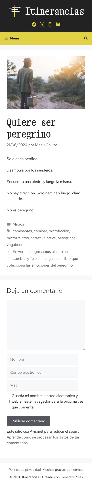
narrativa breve (43, 237)
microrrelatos (18, 237)
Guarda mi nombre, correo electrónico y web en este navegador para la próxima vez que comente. (48, 401)
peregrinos (66, 237)
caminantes (22, 230)
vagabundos (17, 244)
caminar (40, 230)
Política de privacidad (25, 469)
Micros (18, 224)
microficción (59, 230)
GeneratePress (72, 477)
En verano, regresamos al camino (40, 251)
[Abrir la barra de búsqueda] (86, 38)
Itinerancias (54, 11)
